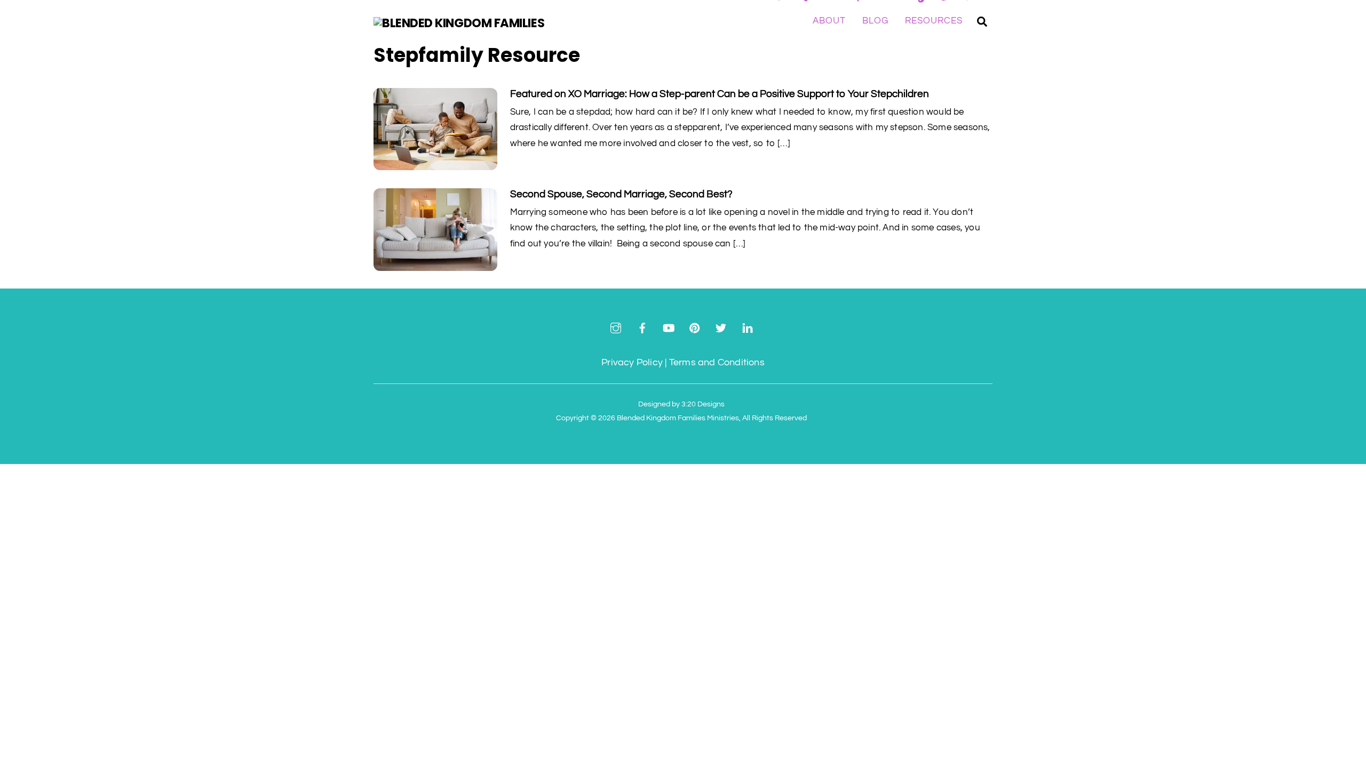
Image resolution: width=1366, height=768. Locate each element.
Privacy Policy (632, 362)
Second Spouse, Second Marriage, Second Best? (621, 194)
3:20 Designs (703, 404)
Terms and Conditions (717, 362)
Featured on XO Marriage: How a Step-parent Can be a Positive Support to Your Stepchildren (719, 94)
